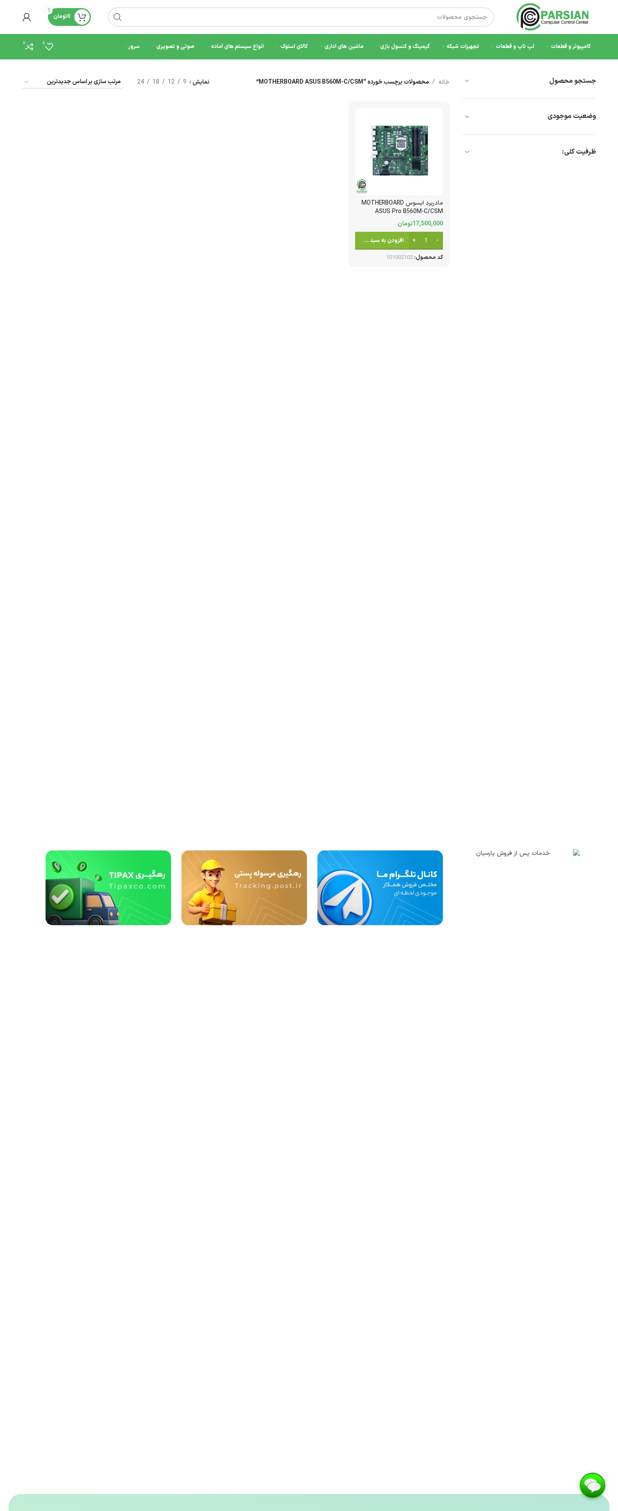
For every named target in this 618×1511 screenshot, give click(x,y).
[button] (399, 241)
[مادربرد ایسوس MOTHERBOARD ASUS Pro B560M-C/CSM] (399, 151)
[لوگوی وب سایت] (553, 16)
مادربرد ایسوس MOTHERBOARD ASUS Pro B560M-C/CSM (402, 207)
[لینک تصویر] (516, 1167)
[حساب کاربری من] (26, 16)
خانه (443, 82)
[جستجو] (117, 17)
